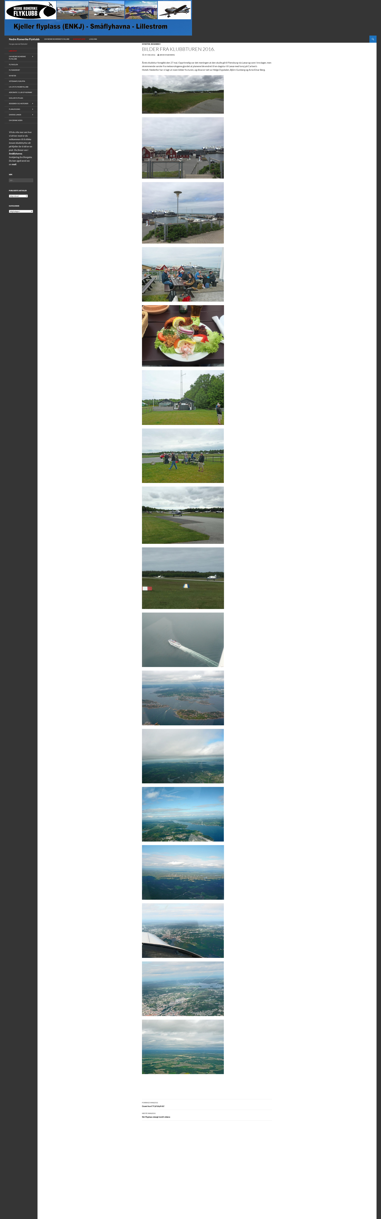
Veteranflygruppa (17, 81)
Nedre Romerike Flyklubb (24, 39)
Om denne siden (15, 120)
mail (14, 164)
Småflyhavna (15, 153)
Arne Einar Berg (167, 55)
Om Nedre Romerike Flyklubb (56, 39)
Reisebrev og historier (18, 103)
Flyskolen (13, 64)
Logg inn (93, 39)
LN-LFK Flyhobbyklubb (18, 87)
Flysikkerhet (14, 70)
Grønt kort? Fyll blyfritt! (153, 1104)
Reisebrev (156, 44)
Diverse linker (15, 115)
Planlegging (14, 109)
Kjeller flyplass (16, 98)
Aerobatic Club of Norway (20, 92)
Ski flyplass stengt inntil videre (156, 1115)
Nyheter (146, 44)
